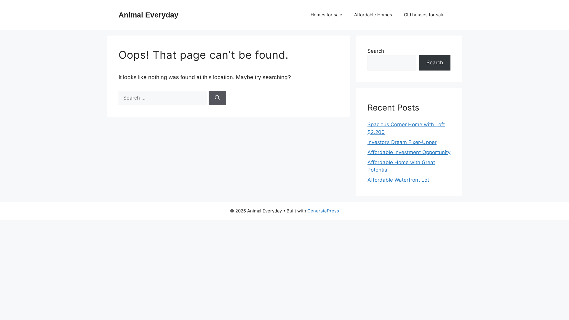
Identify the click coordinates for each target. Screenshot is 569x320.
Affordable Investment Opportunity (408, 152)
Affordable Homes (373, 14)
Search (375, 51)
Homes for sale (326, 14)
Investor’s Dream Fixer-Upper (402, 142)
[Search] (217, 98)
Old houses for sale (424, 14)
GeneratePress (323, 211)
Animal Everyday (148, 15)
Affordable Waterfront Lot (398, 180)
